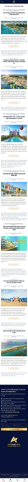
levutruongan (5, 219)
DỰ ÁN (18, 9)
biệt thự (17, 273)
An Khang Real (21, 107)
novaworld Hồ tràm (9, 165)
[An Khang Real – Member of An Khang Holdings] (14, 2)
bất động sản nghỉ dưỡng (10, 108)
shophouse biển (19, 54)
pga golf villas (8, 325)
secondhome (14, 325)
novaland (17, 274)
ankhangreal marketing (18, 18)
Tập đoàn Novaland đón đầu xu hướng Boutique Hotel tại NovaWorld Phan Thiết (14, 228)
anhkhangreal (13, 163)
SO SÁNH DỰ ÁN (15, 10)
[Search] (26, 2)
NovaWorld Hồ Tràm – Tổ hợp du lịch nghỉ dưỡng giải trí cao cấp (14, 117)
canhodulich (21, 273)
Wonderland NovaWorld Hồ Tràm (7, 167)
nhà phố (7, 274)
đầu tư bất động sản (23, 108)
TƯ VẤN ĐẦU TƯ (15, 11)
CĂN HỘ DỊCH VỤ (12, 9)
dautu (17, 108)
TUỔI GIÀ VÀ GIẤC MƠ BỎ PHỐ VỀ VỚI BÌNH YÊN (14, 174)
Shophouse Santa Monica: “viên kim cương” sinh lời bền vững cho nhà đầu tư (14, 61)
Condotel (18, 218)
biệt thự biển (13, 218)
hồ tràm (14, 164)
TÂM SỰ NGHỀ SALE (21, 52)
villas (21, 165)
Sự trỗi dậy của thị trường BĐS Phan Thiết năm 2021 (14, 13)
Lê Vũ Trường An (4, 109)
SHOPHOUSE (9, 10)
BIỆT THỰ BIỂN (6, 9)
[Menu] (2, 2)
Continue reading (14, 46)
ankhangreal (13, 53)
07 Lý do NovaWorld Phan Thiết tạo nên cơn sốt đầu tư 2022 (14, 281)
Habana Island (14, 374)
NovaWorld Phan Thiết (11, 54)
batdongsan (10, 164)
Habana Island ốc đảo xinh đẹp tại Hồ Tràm (14, 331)
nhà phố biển (12, 274)
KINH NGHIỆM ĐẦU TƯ (14, 58)
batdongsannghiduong (20, 53)
